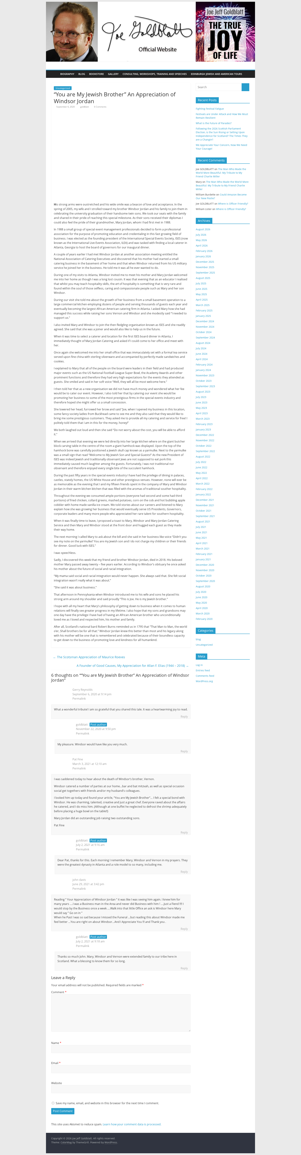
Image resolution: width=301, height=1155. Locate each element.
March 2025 (203, 305)
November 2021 (205, 505)
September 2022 (205, 451)
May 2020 (201, 602)
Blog (81, 74)
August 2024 (203, 343)
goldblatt (84, 106)
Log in (199, 665)
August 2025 (203, 278)
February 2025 (204, 310)
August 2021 (203, 521)
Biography (67, 74)
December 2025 (205, 261)
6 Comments (100, 106)
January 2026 (203, 256)
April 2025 (202, 299)
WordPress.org (204, 681)
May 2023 (201, 407)
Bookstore (96, 74)
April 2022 (202, 478)
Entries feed (203, 670)
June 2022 (201, 467)
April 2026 (202, 245)
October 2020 (203, 575)
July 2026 (201, 234)
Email (56, 1063)
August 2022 (203, 456)
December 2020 (205, 564)
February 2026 (204, 251)
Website (56, 1083)
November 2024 (205, 326)
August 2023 (203, 391)
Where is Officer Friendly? (233, 203)
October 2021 (203, 510)
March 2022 (203, 483)
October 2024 (203, 332)
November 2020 (205, 570)
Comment (59, 992)
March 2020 (203, 613)
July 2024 (201, 348)
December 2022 (205, 435)
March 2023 (203, 418)
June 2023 (201, 402)
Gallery (113, 74)
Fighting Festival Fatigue (210, 108)
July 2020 (201, 591)
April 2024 (202, 359)
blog (198, 639)
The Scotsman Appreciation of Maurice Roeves (89, 657)
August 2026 (203, 229)
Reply (184, 716)
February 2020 (204, 619)
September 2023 (205, 386)
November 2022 (205, 440)
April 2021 (202, 543)
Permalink (79, 698)
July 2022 (201, 462)
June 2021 (201, 532)
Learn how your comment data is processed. (132, 1124)
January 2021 (203, 559)
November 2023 (205, 375)
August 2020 (203, 586)
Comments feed (205, 675)
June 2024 (201, 353)
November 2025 (205, 267)
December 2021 (205, 499)
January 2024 (203, 370)
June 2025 (201, 288)
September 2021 (205, 516)
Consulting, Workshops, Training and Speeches (155, 74)
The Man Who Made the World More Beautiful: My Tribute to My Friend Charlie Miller (221, 172)
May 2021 (201, 537)
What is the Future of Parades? (213, 123)
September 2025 (205, 272)
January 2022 (203, 494)
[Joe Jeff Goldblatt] (150, 4)
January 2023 (203, 429)
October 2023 (203, 380)
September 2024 (205, 337)
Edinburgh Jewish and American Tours (216, 74)
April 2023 (202, 413)
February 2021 (204, 554)
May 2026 (201, 240)
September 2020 (205, 581)
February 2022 (204, 489)
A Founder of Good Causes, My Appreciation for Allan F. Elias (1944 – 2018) (133, 665)
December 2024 (205, 321)
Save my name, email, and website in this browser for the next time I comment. (107, 1103)
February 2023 (204, 424)
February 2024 (204, 364)
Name (56, 1043)
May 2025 (201, 294)
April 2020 (202, 608)
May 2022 (201, 472)
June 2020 (201, 597)
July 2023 (201, 397)
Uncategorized (63, 88)
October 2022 (203, 445)
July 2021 (201, 527)
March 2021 (203, 548)
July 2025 (201, 283)
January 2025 (203, 316)
